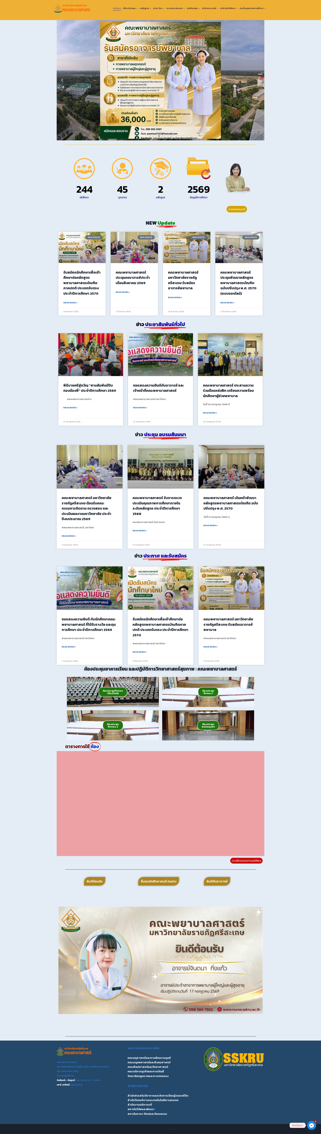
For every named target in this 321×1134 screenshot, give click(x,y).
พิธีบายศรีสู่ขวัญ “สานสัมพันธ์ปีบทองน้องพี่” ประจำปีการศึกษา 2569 (89, 388)
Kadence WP (171, 1129)
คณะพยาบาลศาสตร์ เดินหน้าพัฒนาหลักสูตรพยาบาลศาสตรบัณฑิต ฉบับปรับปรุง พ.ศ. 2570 (230, 503)
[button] (62, 80)
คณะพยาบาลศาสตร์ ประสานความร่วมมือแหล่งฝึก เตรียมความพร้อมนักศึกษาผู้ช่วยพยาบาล (228, 390)
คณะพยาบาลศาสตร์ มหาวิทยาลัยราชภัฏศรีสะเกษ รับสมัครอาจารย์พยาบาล (183, 280)
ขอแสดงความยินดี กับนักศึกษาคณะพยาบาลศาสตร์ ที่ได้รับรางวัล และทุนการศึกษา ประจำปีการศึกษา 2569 (89, 624)
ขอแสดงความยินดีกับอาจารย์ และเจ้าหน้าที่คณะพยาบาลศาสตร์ (158, 388)
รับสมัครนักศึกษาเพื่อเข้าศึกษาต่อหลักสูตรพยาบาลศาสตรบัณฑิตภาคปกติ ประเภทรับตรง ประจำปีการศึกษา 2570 (81, 283)
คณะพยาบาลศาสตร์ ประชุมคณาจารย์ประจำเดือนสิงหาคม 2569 (133, 277)
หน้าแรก (117, 8)
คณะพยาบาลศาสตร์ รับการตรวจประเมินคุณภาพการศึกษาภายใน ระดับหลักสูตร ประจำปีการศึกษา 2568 (157, 505)
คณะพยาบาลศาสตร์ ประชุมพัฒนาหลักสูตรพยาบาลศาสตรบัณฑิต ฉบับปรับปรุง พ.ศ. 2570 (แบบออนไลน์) (238, 283)
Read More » (70, 302)
